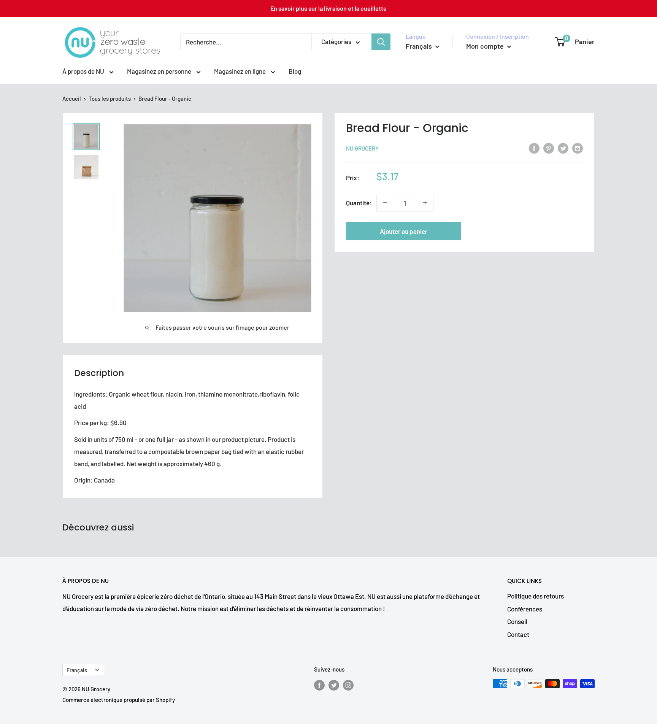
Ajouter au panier (403, 231)
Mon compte (485, 46)
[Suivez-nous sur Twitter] (333, 685)
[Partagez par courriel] (577, 147)
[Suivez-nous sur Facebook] (319, 685)
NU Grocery (362, 148)
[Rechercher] (380, 41)
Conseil (517, 621)
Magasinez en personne (159, 71)
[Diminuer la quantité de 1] (385, 203)
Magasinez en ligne (240, 71)
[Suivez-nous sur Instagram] (348, 685)
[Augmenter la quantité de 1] (425, 203)
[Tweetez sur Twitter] (563, 147)
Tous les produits (110, 98)
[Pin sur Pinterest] (548, 147)
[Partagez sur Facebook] (534, 147)
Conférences (524, 609)
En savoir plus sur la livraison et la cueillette (328, 8)
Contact (518, 634)
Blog (295, 71)
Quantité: (359, 202)
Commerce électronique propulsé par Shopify (118, 699)
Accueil (71, 98)
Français (77, 670)
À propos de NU (83, 71)
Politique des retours (535, 596)
